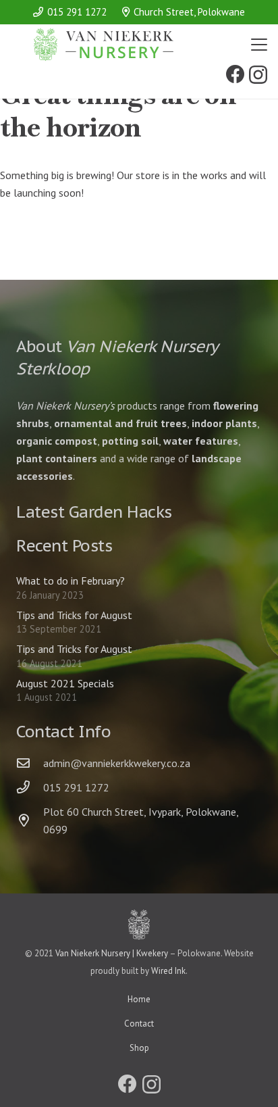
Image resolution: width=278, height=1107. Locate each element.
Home (139, 999)
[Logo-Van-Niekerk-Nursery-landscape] (104, 45)
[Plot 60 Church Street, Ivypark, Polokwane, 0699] (29, 820)
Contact (139, 1023)
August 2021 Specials (65, 683)
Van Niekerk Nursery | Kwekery (111, 953)
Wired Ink (168, 971)
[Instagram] (258, 75)
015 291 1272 (76, 787)
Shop (139, 1048)
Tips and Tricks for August (74, 615)
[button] (259, 44)
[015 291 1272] (29, 787)
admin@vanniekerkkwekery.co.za (116, 763)
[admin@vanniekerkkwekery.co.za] (29, 762)
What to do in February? (70, 580)
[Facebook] (235, 74)
